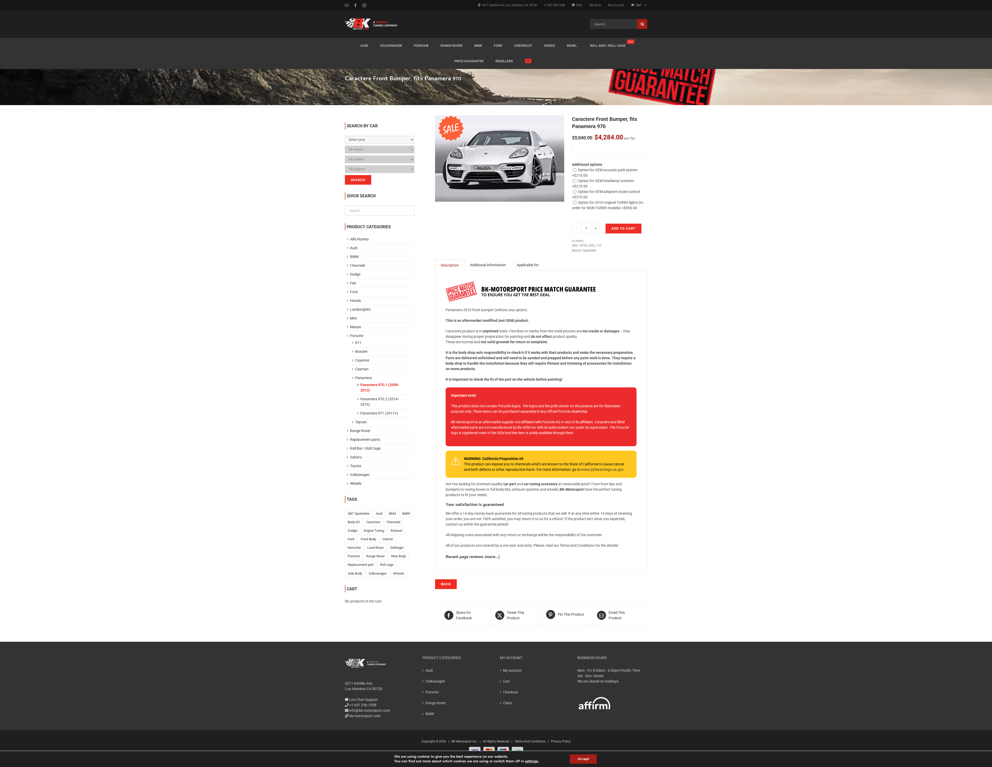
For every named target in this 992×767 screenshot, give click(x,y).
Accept (583, 758)
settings (531, 761)
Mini (353, 318)
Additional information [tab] (488, 265)
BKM (392, 513)
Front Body (368, 539)
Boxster (361, 351)
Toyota (355, 466)
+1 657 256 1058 (362, 705)
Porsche (356, 336)
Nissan (355, 327)
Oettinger (397, 548)
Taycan (361, 422)
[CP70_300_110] (499, 158)
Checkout (510, 692)
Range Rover (360, 431)
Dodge (355, 274)
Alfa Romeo (359, 239)
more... (492, 557)
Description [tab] (450, 265)
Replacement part (361, 565)
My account (512, 670)
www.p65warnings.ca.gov (602, 469)
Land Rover (375, 548)
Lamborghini (360, 309)
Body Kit (354, 522)
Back (446, 584)
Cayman (362, 369)
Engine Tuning (374, 531)
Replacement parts (365, 439)
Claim (507, 703)
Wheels (355, 483)
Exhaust (396, 531)
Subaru (356, 457)
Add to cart (623, 228)
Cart (506, 681)
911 (358, 343)
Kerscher (354, 548)
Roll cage (386, 565)
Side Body (355, 573)
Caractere (589, 250)
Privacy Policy (561, 741)
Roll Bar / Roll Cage (365, 448)
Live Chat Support (363, 700)
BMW (354, 257)
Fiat (353, 283)
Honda (355, 301)
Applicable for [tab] (528, 265)
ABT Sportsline (358, 513)
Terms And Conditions (530, 741)
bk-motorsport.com (364, 716)
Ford (354, 292)
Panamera (363, 378)
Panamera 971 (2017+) (379, 413)
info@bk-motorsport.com (369, 710)
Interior (388, 539)
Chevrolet (357, 265)
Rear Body (398, 556)
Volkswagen (360, 475)
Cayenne (362, 360)
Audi (353, 248)
